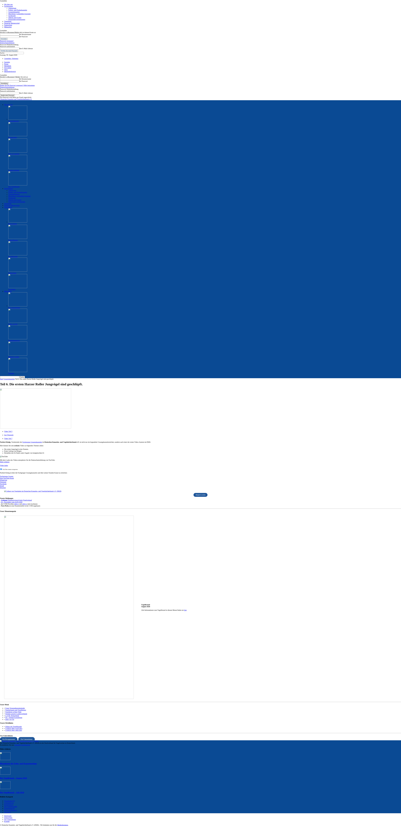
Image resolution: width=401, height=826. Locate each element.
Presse (6, 64)
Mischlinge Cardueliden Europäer (19, 14)
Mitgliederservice (14, 340)
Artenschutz (12, 8)
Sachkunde (12, 16)
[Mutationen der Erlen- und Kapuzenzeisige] (5, 759)
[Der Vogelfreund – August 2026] (5, 774)
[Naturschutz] (17, 271)
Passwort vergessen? (7, 41)
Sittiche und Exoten (14, 17)
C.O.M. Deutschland (12, 716)
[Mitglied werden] (17, 355)
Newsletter (7, 68)
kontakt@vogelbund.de (22, 745)
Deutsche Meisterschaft (12, 23)
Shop (6, 70)
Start (1, 379)
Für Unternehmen (14, 308)
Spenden (7, 62)
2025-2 (24, 504)
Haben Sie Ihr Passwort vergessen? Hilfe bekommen (17, 85)
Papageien (8, 805)
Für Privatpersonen (8, 739)
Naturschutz (8, 25)
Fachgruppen (8, 6)
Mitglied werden (13, 357)
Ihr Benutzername (25, 34)
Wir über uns (8, 4)
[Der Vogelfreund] (17, 185)
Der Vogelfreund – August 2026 (13, 778)
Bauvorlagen (12, 224)
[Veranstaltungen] (17, 119)
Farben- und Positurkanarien (17, 10)
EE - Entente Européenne (13, 717)
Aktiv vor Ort (12, 324)
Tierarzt (7, 812)
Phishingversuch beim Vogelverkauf (16, 500)
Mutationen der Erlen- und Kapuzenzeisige (18, 763)
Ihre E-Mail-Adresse (26, 48)
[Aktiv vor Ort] (17, 322)
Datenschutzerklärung (7, 43)
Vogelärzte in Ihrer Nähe (13, 712)
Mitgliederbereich (10, 71)
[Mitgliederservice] (17, 339)
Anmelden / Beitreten (11, 58)
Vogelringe (7, 21)
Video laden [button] (4, 465)
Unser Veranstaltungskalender (15, 708)
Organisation (12, 137)
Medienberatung (62, 825)
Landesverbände (13, 170)
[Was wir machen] (17, 152)
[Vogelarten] (17, 287)
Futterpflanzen (13, 240)
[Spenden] (17, 371)
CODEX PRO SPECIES (13, 730)
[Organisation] (17, 135)
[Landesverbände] (17, 168)
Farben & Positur (10, 810)
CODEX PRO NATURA (13, 728)
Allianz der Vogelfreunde (13, 726)
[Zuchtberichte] (17, 255)
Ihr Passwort (23, 37)
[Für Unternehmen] (17, 306)
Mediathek (7, 66)
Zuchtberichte (12, 256)
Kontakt (7, 821)
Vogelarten (11, 289)
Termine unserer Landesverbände (16, 714)
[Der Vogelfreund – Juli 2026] (5, 788)
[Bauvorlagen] (17, 222)
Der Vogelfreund (13, 187)
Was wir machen (13, 154)
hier (185, 610)
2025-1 (16, 504)
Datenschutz (8, 818)
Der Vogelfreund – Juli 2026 (12, 792)
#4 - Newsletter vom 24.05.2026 (11, 502)
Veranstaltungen (13, 121)
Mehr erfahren (4, 462)
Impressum (7, 816)
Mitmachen (8, 27)
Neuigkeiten (9, 801)
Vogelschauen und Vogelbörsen (15, 710)
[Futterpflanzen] (17, 238)
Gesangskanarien (14, 12)
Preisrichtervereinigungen (16, 19)
